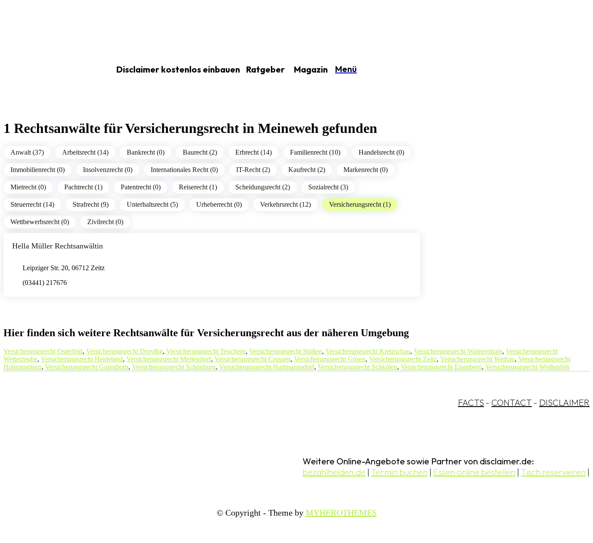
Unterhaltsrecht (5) (152, 204)
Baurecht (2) (200, 152)
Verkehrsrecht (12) (285, 204)
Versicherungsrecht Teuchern (206, 351)
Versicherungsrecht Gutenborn (86, 367)
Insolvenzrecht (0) (107, 169)
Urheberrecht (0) (219, 204)
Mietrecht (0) (28, 187)
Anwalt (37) (27, 152)
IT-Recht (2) (253, 169)
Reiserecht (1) (198, 187)
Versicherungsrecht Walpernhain (458, 351)
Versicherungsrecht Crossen (252, 359)
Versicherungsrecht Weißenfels (527, 367)
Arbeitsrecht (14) (85, 152)
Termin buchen (399, 472)
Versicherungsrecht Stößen (285, 351)
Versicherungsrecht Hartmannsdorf (266, 367)
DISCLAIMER (564, 402)
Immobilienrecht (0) (37, 169)
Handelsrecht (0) (381, 152)
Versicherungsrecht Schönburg (174, 367)
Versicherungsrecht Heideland (82, 359)
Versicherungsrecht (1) (360, 204)
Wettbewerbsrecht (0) (39, 221)
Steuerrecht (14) (32, 204)
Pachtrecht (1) (83, 187)
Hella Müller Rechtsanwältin (57, 246)
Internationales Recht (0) (184, 169)
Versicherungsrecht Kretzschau (368, 351)
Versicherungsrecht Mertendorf (168, 359)
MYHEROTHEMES (341, 512)
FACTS (471, 402)
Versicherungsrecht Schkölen (357, 367)
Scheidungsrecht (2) (262, 187)
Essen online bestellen (474, 472)
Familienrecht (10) (315, 152)
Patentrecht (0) (141, 187)
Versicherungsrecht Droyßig (124, 351)
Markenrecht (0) (365, 169)
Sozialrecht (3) (328, 187)
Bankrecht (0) (146, 152)
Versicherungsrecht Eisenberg (441, 367)
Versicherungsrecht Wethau (477, 359)
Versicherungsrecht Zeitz (403, 359)
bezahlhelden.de (334, 472)
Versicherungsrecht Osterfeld (42, 351)
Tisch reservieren (553, 472)
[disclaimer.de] (46, 70)
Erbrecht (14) (253, 152)
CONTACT (511, 402)
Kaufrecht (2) (306, 169)
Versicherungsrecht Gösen (330, 359)
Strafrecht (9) (90, 204)
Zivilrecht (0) (105, 221)
